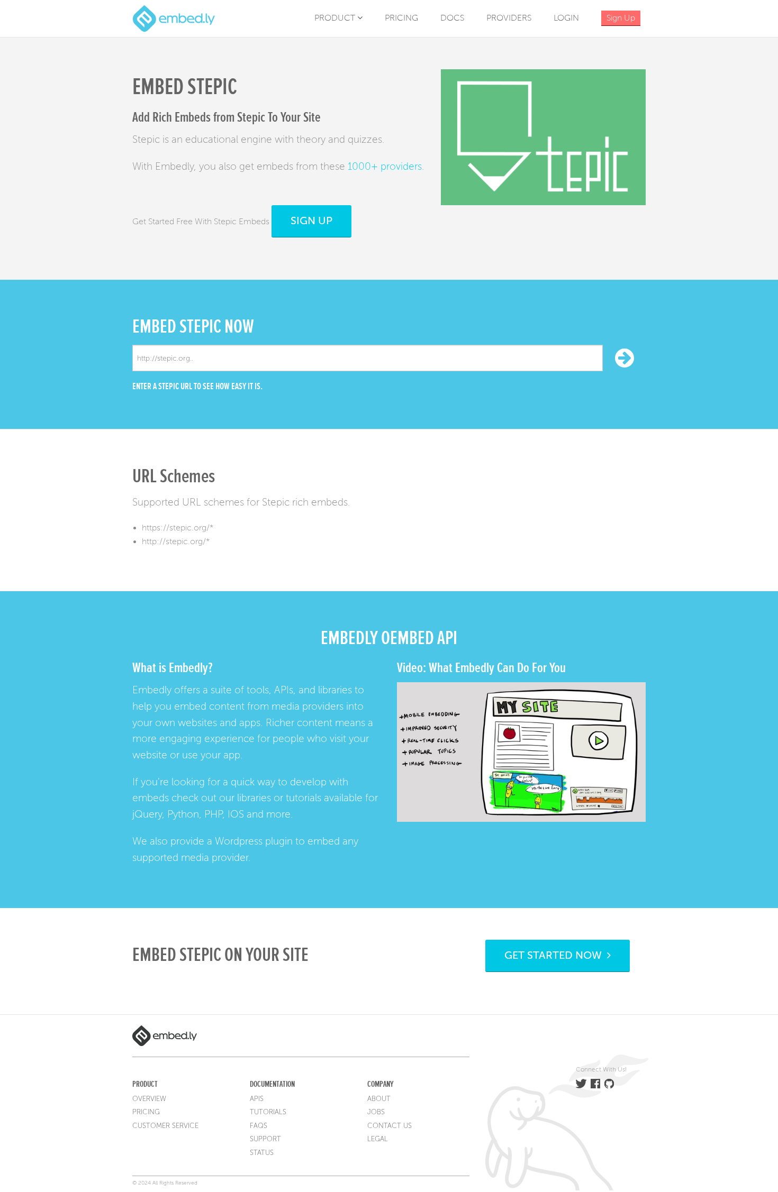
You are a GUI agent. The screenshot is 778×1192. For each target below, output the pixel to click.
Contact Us (389, 1126)
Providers (508, 18)
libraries (254, 797)
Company (380, 1084)
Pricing (401, 18)
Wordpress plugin (254, 841)
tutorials (303, 797)
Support (265, 1139)
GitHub (609, 1083)
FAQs (258, 1126)
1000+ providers (385, 166)
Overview (149, 1099)
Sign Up (311, 221)
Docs (452, 18)
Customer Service (165, 1126)
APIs (257, 1099)
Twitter (581, 1083)
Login (566, 18)
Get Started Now (555, 955)
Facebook (595, 1083)
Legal (377, 1139)
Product (335, 18)
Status (262, 1153)
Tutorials (268, 1112)
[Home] (173, 18)
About (379, 1099)
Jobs (376, 1112)
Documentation (272, 1084)
